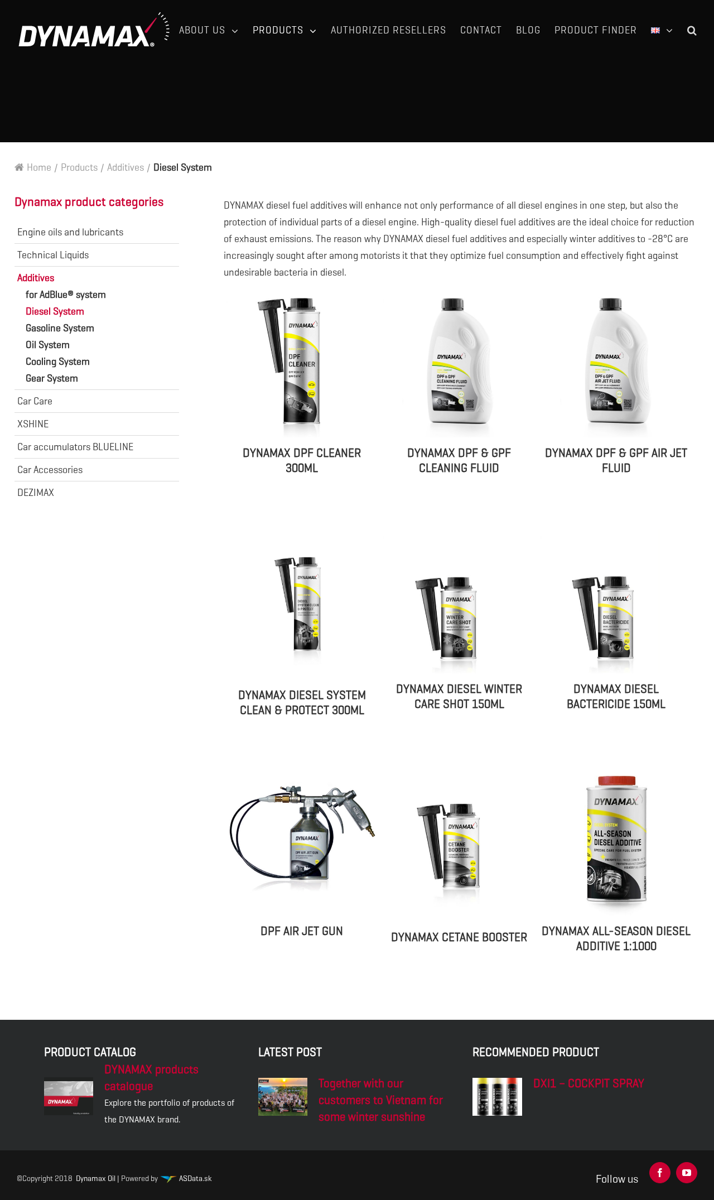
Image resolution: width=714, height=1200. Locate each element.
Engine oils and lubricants (70, 232)
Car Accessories (50, 470)
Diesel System (55, 311)
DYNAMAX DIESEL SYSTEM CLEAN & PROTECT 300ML (302, 702)
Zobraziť (302, 505)
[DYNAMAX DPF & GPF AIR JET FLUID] (616, 365)
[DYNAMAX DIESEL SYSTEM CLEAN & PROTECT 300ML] (302, 604)
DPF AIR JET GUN (301, 931)
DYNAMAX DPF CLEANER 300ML (302, 460)
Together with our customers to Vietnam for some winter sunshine (381, 1100)
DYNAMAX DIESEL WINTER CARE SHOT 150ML (459, 696)
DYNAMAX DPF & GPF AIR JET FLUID (616, 460)
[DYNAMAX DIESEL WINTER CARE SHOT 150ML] (459, 601)
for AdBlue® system (66, 294)
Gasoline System (60, 328)
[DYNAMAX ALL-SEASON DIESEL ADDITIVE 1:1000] (616, 843)
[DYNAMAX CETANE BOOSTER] (459, 846)
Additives (35, 278)
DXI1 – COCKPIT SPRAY (588, 1083)
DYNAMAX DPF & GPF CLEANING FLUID (459, 460)
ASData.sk (194, 1178)
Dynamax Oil (95, 1178)
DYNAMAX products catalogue (151, 1077)
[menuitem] (216, 30)
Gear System (52, 378)
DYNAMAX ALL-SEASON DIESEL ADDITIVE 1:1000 (616, 938)
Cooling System (58, 361)
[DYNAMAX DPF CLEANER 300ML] (302, 365)
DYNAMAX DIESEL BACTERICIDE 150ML (616, 696)
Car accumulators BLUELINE (75, 447)
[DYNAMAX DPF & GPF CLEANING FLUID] (459, 365)
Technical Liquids (53, 255)
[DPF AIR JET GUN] (302, 843)
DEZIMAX (35, 492)
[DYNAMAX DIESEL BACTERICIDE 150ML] (616, 601)
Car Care (34, 401)
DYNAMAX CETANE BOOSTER (459, 937)
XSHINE (33, 424)
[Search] (692, 30)
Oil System (48, 345)
